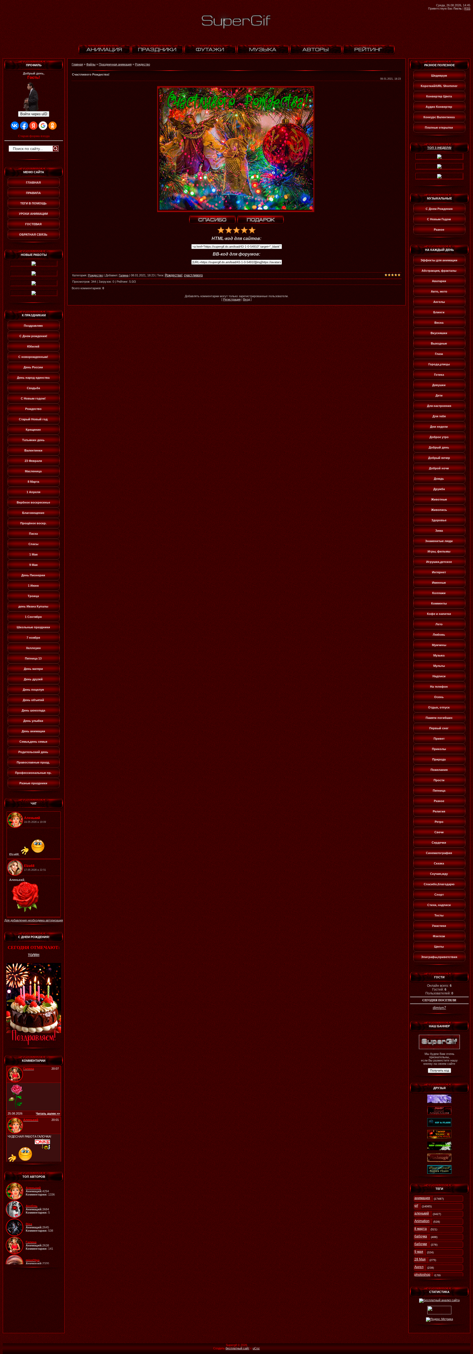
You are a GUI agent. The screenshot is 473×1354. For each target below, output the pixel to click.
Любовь (439, 634)
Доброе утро (439, 437)
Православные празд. (33, 762)
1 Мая (33, 554)
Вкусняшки (439, 333)
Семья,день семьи (33, 741)
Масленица (33, 471)
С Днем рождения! (33, 336)
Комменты (439, 603)
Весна (438, 322)
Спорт (439, 894)
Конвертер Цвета (439, 96)
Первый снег (439, 728)
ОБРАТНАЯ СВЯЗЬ (33, 234)
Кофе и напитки (439, 613)
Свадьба (33, 388)
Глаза (439, 353)
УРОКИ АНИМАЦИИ (33, 213)
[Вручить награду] (260, 220)
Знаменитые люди (439, 541)
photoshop (422, 1275)
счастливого (193, 275)
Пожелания (439, 769)
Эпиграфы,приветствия (439, 957)
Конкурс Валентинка (439, 117)
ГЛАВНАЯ (33, 182)
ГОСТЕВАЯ (33, 224)
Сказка (439, 863)
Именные (439, 582)
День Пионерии (33, 575)
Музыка (439, 655)
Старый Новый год (33, 419)
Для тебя (439, 416)
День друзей (33, 679)
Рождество (33, 408)
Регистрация (232, 299)
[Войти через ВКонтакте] (15, 125)
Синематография (439, 853)
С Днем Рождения (439, 208)
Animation (421, 1221)
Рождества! (173, 275)
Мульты (439, 665)
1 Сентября (33, 616)
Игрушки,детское (439, 561)
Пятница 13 (33, 658)
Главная (77, 64)
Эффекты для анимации (438, 260)
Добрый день (439, 447)
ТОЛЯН (33, 955)
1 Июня (33, 585)
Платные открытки (439, 127)
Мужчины (439, 645)
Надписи (439, 676)
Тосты (438, 915)
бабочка (420, 1236)
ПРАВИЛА (33, 193)
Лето (439, 624)
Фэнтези (439, 936)
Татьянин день (33, 440)
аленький (421, 1213)
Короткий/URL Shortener (439, 86)
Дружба (439, 489)
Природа (439, 759)
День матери (33, 668)
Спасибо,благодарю (439, 884)
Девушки (439, 385)
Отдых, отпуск (439, 707)
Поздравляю (33, 325)
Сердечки (439, 842)
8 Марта (33, 481)
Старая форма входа (34, 136)
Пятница (439, 790)
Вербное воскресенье (33, 502)
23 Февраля (33, 460)
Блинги (439, 312)
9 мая (418, 1252)
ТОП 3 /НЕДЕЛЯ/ (439, 147)
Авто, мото (439, 291)
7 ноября (33, 637)
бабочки (420, 1244)
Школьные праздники (33, 627)
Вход (246, 299)
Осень (439, 697)
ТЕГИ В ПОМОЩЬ (33, 203)
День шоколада (33, 710)
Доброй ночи (439, 468)
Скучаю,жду (439, 873)
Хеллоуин (33, 648)
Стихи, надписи (439, 905)
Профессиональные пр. (33, 772)
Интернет (439, 572)
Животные (439, 499)
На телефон (439, 686)
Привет (439, 738)
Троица (33, 596)
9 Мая (33, 564)
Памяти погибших (439, 717)
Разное (439, 229)
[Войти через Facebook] (24, 125)
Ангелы (439, 301)
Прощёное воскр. (33, 523)
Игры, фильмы (439, 551)
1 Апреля (33, 492)
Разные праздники (33, 783)
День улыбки (33, 720)
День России (33, 367)
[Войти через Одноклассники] (52, 125)
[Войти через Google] (43, 125)
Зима (439, 530)
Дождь (439, 478)
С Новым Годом (439, 219)
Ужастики (439, 925)
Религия (439, 811)
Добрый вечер (439, 457)
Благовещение (33, 512)
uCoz (256, 1348)
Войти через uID (33, 114)
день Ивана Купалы (33, 606)
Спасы (33, 544)
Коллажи (439, 593)
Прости (439, 780)
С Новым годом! (33, 398)
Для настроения (439, 405)
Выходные (439, 343)
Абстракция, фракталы (439, 270)
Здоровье (438, 520)
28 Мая (420, 1259)
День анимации (33, 731)
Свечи (439, 832)
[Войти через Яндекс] (33, 125)
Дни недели (439, 426)
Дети (439, 395)
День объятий (33, 700)
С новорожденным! (33, 356)
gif (416, 1206)
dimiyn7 (439, 1007)
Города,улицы (439, 364)
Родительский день (33, 752)
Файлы (91, 64)
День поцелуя (33, 689)
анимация (422, 1198)
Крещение (33, 429)
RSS (467, 8)
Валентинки (33, 450)
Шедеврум (439, 75)
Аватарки (439, 281)
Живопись (439, 509)
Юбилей (33, 346)
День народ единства (33, 377)
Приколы (439, 749)
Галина (123, 275)
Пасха (33, 533)
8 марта (420, 1229)
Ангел (418, 1267)
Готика (439, 374)
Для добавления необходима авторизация (33, 920)
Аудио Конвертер (439, 106)
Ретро (439, 821)
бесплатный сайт (237, 1348)
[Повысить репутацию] (212, 220)
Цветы (439, 946)
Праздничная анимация (115, 64)
